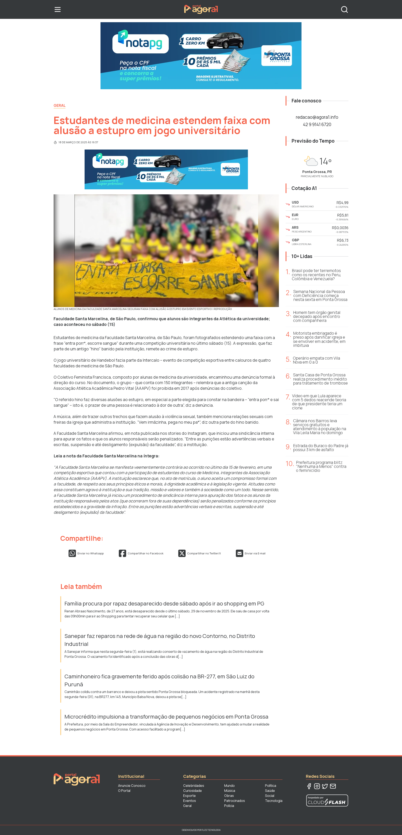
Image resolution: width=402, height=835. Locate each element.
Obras (229, 795)
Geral (60, 105)
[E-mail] (333, 786)
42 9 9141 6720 (317, 124)
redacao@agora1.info (317, 117)
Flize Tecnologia (211, 830)
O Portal (124, 790)
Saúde (270, 790)
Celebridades (193, 785)
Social (269, 795)
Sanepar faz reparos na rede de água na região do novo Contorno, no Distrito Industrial (159, 640)
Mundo (229, 785)
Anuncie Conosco (132, 785)
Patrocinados (234, 800)
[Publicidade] (201, 55)
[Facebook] (309, 786)
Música (229, 790)
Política (270, 785)
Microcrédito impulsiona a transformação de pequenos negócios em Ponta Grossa (166, 716)
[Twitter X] (325, 786)
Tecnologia (273, 800)
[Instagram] (317, 786)
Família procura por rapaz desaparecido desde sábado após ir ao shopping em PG (164, 603)
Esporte (189, 795)
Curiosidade (192, 790)
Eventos (189, 800)
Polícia (229, 805)
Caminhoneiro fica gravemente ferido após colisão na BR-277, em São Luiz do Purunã (159, 680)
